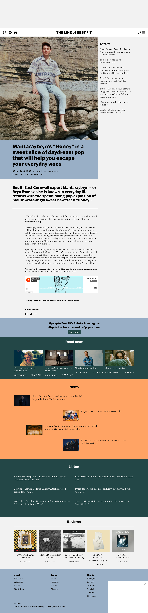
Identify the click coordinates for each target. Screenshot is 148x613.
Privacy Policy (38, 606)
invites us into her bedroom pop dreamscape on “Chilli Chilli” (102, 503)
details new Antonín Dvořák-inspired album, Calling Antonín (115, 52)
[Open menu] (143, 32)
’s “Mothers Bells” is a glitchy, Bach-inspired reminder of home (40, 490)
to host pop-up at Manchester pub (110, 61)
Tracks (17, 174)
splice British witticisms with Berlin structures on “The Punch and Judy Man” (42, 503)
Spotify (90, 582)
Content (54, 575)
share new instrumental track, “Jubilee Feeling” (113, 81)
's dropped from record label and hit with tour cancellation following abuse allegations (115, 93)
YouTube (91, 589)
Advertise (18, 582)
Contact (18, 585)
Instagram (92, 578)
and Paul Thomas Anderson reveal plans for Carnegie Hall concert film (114, 70)
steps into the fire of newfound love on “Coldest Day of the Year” (40, 478)
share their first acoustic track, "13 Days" (112, 111)
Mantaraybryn (75, 187)
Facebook (91, 596)
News (53, 578)
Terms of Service (21, 606)
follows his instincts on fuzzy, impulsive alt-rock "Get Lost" (103, 490)
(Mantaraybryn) (33, 174)
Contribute (19, 589)
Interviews (20, 375)
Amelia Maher (51, 171)
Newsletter (19, 578)
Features (55, 582)
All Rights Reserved (56, 606)
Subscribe (74, 332)
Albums (54, 589)
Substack (91, 585)
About (17, 575)
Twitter (90, 592)
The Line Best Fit (74, 32)
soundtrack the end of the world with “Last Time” (104, 478)
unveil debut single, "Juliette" (114, 103)
